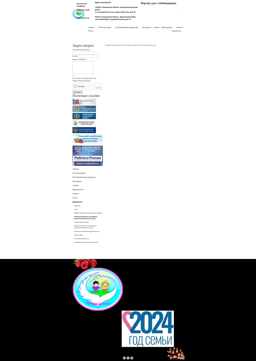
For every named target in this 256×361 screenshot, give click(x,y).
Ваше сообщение (79, 59)
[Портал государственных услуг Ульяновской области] (84, 109)
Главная (91, 27)
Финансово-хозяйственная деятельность (87, 231)
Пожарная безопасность (81, 238)
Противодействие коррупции (126, 27)
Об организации (104, 27)
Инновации (146, 27)
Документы (176, 31)
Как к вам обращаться (81, 50)
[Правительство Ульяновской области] (84, 116)
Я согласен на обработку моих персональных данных (84, 79)
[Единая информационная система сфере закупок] (84, 130)
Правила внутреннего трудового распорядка (88, 213)
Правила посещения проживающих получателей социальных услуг (85, 227)
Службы (156, 27)
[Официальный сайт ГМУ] (84, 101)
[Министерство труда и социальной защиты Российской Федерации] (84, 123)
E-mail (74, 56)
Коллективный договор (81, 222)
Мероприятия (167, 27)
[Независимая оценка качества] (87, 139)
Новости (179, 27)
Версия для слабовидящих (158, 3)
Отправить (77, 92)
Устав (76, 209)
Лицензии (77, 206)
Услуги (90, 31)
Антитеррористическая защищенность (86, 242)
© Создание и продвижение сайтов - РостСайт (128, 260)
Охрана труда (78, 235)
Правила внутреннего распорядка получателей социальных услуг (130, 45)
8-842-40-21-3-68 (83, 10)
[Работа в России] (87, 156)
